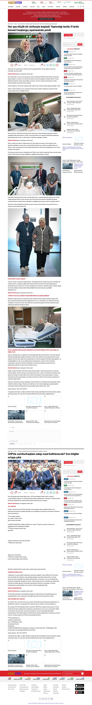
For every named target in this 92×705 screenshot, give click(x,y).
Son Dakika (10, 6)
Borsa (9, 679)
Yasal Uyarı (61, 703)
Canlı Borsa (34, 685)
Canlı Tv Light (11, 689)
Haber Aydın (10, 23)
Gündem (25, 6)
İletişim (35, 703)
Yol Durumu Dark (12, 687)
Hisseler (54, 679)
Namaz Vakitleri (18, 679)
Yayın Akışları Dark (24, 687)
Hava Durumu (36, 679)
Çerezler (46, 703)
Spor (38, 6)
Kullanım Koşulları (55, 703)
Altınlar (45, 685)
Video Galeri (56, 687)
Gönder (12, 443)
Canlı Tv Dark (23, 685)
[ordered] (25, 444)
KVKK (50, 703)
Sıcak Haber (56, 693)
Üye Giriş (64, 685)
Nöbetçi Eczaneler (24, 689)
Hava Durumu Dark (12, 685)
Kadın (43, 6)
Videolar (58, 6)
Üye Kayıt (64, 687)
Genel (15, 23)
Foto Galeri (50, 6)
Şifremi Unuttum (66, 689)
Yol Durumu (70, 679)
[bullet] (27, 444)
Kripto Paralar (80, 679)
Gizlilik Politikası (40, 703)
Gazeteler (71, 6)
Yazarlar (65, 6)
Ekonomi (32, 6)
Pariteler (62, 679)
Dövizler (45, 687)
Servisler (18, 6)
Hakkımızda (30, 703)
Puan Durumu (46, 679)
